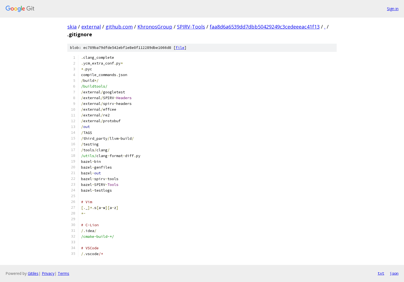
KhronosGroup (154, 26)
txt (381, 273)
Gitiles (33, 273)
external (91, 26)
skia (72, 26)
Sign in (393, 8)
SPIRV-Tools (191, 26)
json (394, 273)
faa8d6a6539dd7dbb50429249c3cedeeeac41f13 (265, 26)
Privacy (48, 273)
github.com (119, 26)
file (180, 47)
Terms (63, 273)
